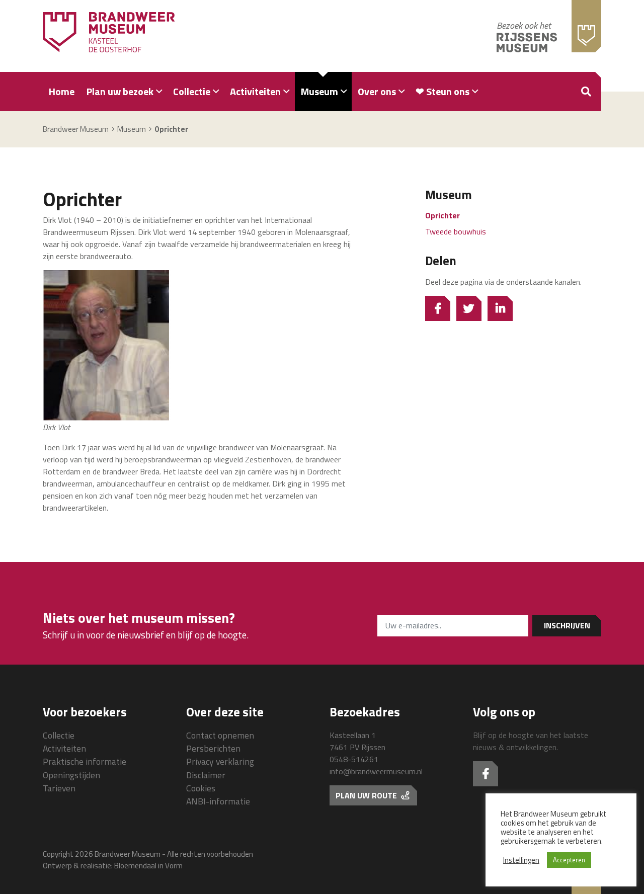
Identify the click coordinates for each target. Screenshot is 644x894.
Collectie (191, 91)
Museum (319, 91)
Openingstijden (71, 775)
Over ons (377, 91)
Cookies (200, 788)
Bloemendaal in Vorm (148, 865)
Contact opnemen (220, 735)
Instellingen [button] (521, 860)
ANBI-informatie (218, 801)
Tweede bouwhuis (455, 231)
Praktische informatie (84, 761)
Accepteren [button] (569, 860)
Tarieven (59, 788)
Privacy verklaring (220, 761)
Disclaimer (205, 775)
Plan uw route (367, 795)
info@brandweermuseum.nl (376, 771)
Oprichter (442, 215)
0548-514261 (354, 759)
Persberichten (213, 748)
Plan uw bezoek (120, 91)
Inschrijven (567, 625)
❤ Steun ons (442, 91)
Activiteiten (255, 91)
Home (61, 91)
